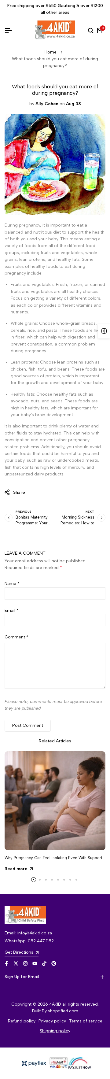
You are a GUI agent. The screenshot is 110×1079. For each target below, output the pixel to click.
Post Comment (27, 725)
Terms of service (85, 1021)
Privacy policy (52, 1021)
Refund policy (21, 1021)
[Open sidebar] (104, 331)
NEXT (90, 512)
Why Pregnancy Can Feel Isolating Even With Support (53, 857)
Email (12, 610)
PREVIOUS (23, 512)
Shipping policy (55, 1030)
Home (51, 52)
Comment (16, 637)
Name (12, 583)
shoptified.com (63, 1011)
